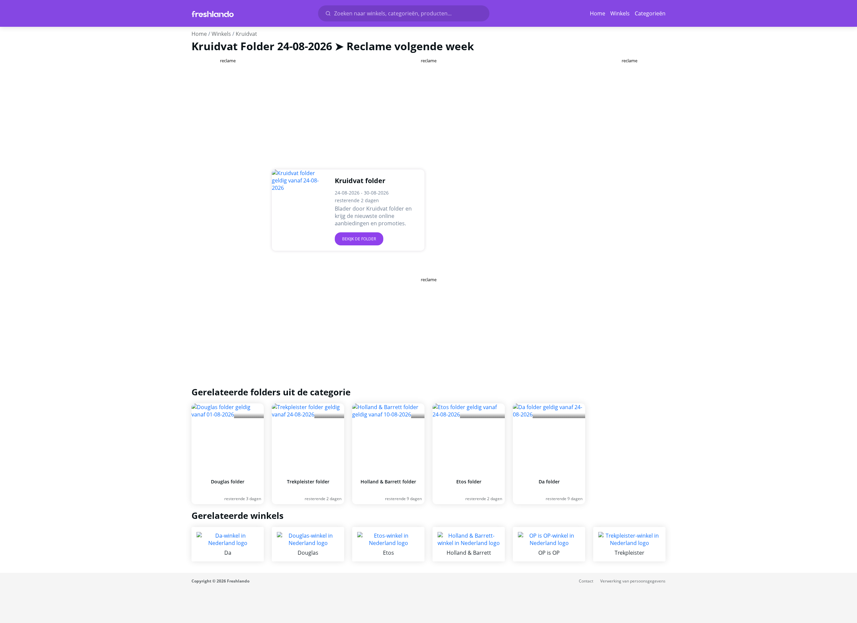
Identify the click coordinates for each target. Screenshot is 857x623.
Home (597, 13)
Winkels (620, 13)
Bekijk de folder (359, 239)
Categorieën (650, 13)
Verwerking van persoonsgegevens (633, 581)
